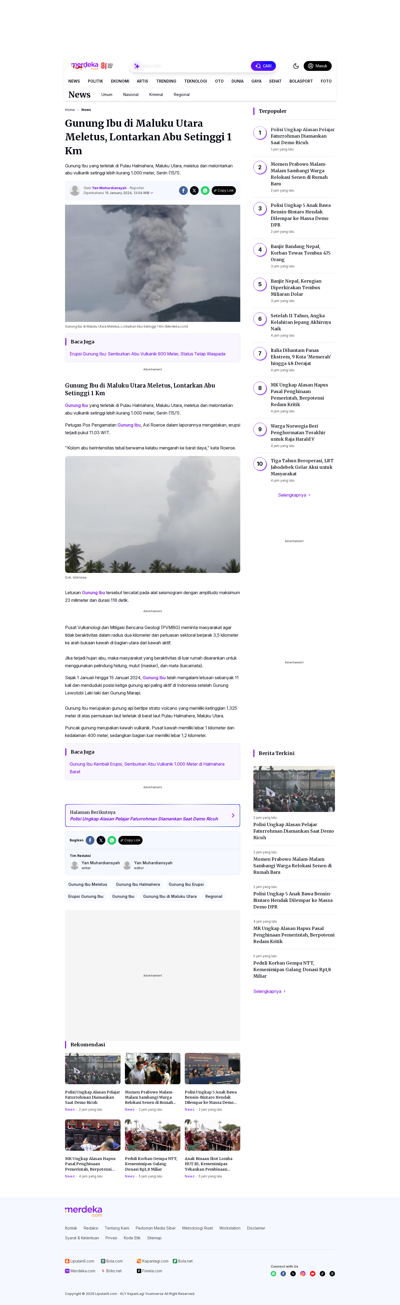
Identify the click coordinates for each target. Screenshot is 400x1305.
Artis (142, 81)
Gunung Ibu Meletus (87, 884)
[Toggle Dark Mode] (296, 66)
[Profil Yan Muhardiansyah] (74, 190)
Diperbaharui (116, 193)
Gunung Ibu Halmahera (138, 884)
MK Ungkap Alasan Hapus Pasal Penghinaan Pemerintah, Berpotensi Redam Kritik (90, 1164)
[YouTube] (312, 1273)
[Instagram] (303, 1273)
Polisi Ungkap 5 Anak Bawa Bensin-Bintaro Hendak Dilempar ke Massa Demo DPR (211, 1097)
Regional (182, 94)
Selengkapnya (292, 495)
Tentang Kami (117, 1228)
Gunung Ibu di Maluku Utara (170, 896)
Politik (95, 81)
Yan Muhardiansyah (109, 188)
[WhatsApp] (273, 1273)
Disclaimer (256, 1228)
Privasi (111, 1237)
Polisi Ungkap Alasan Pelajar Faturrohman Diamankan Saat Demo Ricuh (92, 1097)
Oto (219, 81)
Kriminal (156, 94)
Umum (106, 94)
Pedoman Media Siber (156, 1228)
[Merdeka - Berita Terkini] (92, 66)
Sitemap (154, 1237)
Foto (326, 81)
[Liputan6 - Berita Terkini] (83, 1211)
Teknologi (195, 81)
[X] (293, 1273)
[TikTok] (322, 1273)
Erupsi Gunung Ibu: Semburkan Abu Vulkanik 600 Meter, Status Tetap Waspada (147, 354)
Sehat (275, 81)
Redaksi (91, 1228)
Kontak (71, 1228)
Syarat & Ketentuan (82, 1237)
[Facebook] (283, 1273)
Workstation (230, 1228)
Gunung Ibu (76, 405)
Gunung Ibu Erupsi (186, 884)
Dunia (238, 81)
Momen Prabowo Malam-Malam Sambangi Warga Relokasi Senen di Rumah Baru (149, 1097)
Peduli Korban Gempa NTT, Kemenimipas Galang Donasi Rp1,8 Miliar (151, 1164)
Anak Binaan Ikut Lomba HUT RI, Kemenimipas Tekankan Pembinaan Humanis (208, 1164)
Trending (166, 81)
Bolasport (301, 81)
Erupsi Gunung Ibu (85, 896)
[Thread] (332, 1273)
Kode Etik (132, 1237)
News (74, 81)
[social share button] (183, 190)
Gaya (256, 81)
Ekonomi (120, 81)
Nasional (131, 94)
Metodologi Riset (197, 1228)
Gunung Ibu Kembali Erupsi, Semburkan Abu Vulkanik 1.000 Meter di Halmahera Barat (147, 767)
